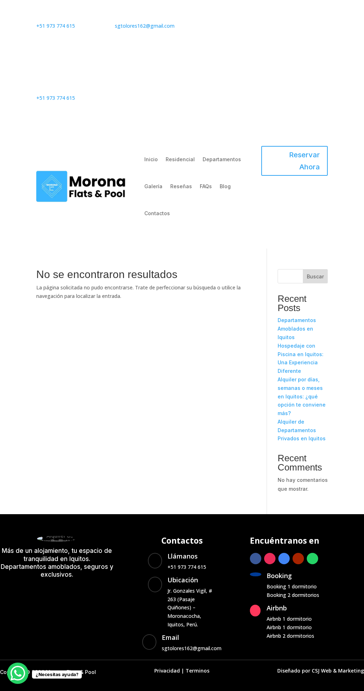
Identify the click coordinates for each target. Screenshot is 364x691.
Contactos (157, 213)
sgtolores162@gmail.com (145, 25)
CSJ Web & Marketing (338, 670)
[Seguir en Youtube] (212, 41)
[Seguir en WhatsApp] (225, 27)
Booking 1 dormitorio (292, 586)
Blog (225, 186)
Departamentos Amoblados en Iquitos (297, 328)
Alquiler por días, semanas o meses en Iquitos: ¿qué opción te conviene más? (302, 396)
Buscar (315, 276)
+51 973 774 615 (55, 25)
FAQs (206, 186)
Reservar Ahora (304, 161)
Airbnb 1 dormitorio (289, 618)
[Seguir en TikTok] (226, 41)
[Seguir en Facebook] (196, 27)
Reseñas (181, 186)
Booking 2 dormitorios (293, 595)
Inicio (151, 159)
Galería (153, 186)
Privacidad (167, 670)
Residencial (180, 159)
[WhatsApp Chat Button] (17, 673)
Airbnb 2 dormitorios (290, 635)
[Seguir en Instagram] (210, 27)
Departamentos (222, 159)
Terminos (197, 670)
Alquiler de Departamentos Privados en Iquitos (302, 430)
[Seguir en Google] (239, 27)
